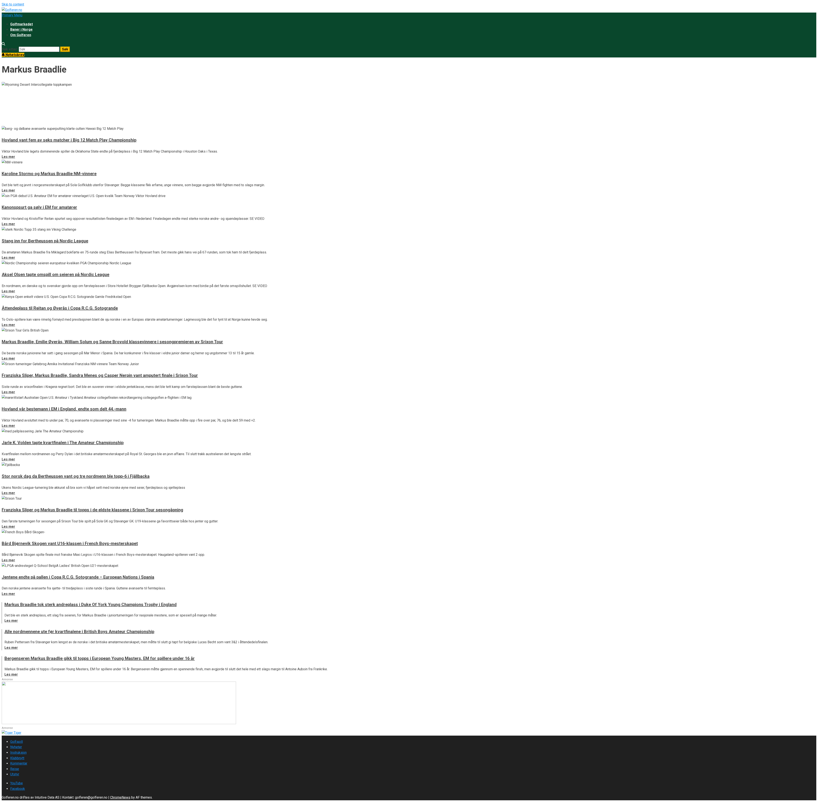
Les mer (8, 123)
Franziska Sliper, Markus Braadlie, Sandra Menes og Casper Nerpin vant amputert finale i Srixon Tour (100, 375)
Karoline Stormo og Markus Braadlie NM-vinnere (49, 173)
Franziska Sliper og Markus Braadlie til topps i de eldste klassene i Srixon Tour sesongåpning (92, 509)
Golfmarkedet (21, 24)
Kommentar (18, 763)
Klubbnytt (17, 758)
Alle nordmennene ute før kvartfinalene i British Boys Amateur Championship (79, 631)
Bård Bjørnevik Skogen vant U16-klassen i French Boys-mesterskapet (70, 543)
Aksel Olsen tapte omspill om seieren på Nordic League (55, 274)
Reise (14, 769)
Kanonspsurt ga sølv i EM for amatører (39, 207)
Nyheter (16, 747)
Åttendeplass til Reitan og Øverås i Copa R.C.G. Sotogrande (60, 308)
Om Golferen (20, 35)
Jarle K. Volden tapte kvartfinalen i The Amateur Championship (63, 442)
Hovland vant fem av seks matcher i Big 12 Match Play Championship (69, 140)
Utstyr (14, 774)
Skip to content (13, 4)
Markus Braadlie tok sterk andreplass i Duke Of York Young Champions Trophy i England (90, 604)
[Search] (3, 44)
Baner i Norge (21, 29)
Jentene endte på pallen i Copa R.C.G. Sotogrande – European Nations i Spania (78, 577)
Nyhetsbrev (14, 55)
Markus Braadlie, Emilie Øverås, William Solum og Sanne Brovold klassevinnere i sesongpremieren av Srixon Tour (112, 341)
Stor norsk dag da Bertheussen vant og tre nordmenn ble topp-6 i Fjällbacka (76, 476)
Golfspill (16, 742)
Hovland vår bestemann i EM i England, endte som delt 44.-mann (64, 409)
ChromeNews (120, 797)
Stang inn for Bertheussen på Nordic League (45, 240)
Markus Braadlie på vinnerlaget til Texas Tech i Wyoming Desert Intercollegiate (122, 101)
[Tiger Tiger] (11, 733)
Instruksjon (18, 753)
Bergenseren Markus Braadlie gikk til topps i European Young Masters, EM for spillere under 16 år (99, 658)
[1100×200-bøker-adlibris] (119, 723)
